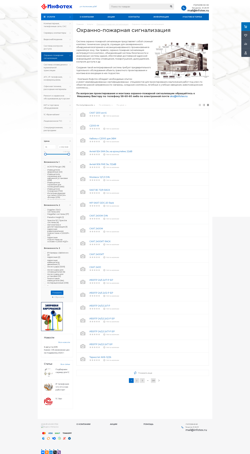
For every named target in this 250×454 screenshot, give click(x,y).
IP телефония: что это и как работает (62, 387)
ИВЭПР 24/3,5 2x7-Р (99, 305)
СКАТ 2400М (96, 228)
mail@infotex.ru (198, 10)
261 (153, 380)
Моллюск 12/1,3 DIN (99, 177)
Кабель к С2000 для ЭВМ (102, 138)
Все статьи (65, 364)
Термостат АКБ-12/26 (100, 357)
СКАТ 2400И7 (96, 254)
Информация (161, 17)
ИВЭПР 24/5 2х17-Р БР (101, 280)
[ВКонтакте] (43, 452)
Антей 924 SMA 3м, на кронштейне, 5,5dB (110, 151)
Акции (111, 17)
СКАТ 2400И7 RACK (100, 241)
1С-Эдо (59, 398)
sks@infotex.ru (179, 96)
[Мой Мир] (51, 452)
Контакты (134, 17)
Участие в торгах (192, 17)
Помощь (148, 424)
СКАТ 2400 (95, 267)
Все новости (64, 342)
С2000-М (94, 125)
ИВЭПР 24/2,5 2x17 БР (101, 344)
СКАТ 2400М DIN (98, 215)
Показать (57, 292)
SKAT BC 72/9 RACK (99, 190)
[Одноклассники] (47, 452)
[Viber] (59, 452)
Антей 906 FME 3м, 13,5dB (102, 164)
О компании (87, 17)
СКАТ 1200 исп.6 (97, 113)
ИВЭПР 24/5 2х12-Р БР (101, 293)
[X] (55, 452)
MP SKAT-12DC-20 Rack (101, 203)
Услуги (51, 17)
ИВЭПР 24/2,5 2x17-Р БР (102, 331)
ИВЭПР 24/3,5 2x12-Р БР (102, 318)
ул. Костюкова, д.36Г (88, 6)
